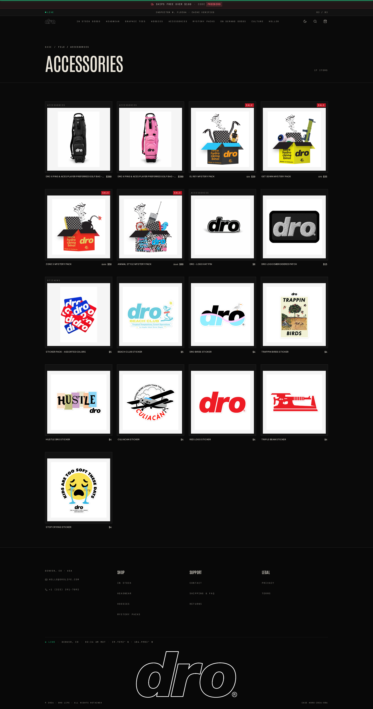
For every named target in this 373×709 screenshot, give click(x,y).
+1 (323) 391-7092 (64, 589)
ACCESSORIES (178, 21)
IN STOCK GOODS (89, 21)
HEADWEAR (113, 21)
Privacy (268, 583)
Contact (196, 583)
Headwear (124, 593)
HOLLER (274, 21)
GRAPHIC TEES (135, 21)
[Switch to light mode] (305, 21)
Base (48, 47)
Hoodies (123, 604)
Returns (196, 604)
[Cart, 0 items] (325, 21)
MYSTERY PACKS (204, 21)
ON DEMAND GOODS (233, 21)
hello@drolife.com (64, 579)
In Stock (124, 583)
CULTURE (258, 21)
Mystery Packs (129, 614)
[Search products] (315, 21)
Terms (266, 593)
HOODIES (157, 21)
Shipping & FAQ (202, 593)
